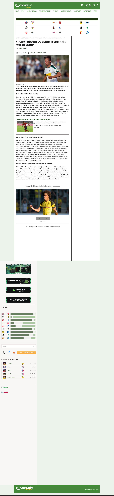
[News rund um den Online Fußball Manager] (23, 5)
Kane (9, 367)
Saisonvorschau (32, 11)
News (22, 11)
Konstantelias (11, 377)
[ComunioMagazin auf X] (94, 6)
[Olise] (4, 370)
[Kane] (4, 367)
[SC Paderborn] (8, 320)
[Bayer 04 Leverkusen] (8, 317)
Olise (9, 370)
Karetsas (10, 363)
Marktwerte (77, 11)
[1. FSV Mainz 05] (3, 320)
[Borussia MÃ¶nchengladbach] (8, 329)
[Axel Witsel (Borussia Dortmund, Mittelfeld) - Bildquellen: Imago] (42, 202)
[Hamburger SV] (8, 332)
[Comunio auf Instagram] (87, 6)
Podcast (55, 11)
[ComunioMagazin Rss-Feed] (90, 6)
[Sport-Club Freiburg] (3, 335)
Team (95, 11)
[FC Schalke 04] (8, 338)
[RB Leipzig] (3, 329)
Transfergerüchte (44, 11)
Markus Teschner (23, 48)
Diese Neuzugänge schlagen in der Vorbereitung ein (33, 119)
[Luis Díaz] (4, 374)
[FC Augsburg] (3, 338)
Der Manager (87, 11)
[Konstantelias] (4, 377)
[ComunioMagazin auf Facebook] (97, 6)
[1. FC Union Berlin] (3, 323)
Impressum (87, 488)
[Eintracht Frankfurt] (8, 323)
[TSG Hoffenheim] (8, 326)
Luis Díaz (10, 374)
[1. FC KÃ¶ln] (3, 326)
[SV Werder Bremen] (8, 335)
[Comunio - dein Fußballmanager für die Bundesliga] (83, 6)
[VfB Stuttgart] (8, 314)
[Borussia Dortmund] (3, 332)
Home (17, 11)
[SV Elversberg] (3, 317)
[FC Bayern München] (23, 367)
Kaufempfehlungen (66, 11)
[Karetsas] (4, 363)
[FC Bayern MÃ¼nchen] (3, 314)
